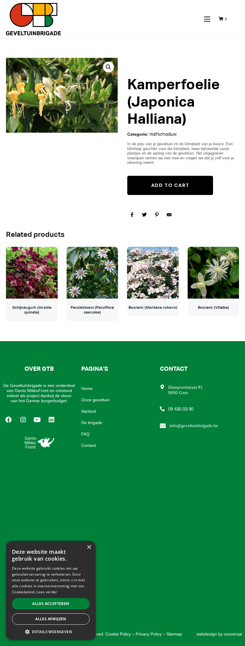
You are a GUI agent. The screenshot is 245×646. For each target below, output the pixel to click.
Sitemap (174, 634)
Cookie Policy (118, 634)
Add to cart (170, 185)
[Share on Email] (169, 215)
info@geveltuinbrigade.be (193, 425)
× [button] (89, 547)
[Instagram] (23, 419)
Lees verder (46, 591)
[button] (51, 631)
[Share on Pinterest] (157, 215)
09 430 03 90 (180, 408)
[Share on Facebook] (132, 215)
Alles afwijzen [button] (50, 618)
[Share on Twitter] (144, 215)
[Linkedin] (51, 419)
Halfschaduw (163, 134)
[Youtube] (37, 419)
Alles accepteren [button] (50, 603)
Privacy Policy (149, 634)
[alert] (51, 590)
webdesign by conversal (219, 634)
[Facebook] (8, 419)
